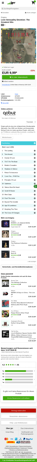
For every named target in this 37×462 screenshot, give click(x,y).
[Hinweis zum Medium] (4, 25)
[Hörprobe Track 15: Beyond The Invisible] (34, 202)
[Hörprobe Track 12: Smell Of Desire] (34, 191)
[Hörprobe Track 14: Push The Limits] (34, 198)
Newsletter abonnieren (19, 416)
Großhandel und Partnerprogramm (27, 433)
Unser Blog (10, 432)
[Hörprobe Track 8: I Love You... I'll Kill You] (34, 176)
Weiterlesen (7, 137)
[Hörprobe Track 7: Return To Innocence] (34, 173)
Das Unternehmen (27, 428)
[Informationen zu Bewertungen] (15, 350)
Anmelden (5, 12)
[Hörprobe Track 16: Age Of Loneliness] (34, 205)
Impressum (24, 448)
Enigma (4, 17)
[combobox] (18, 8)
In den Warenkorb (19, 77)
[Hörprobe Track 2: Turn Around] (34, 154)
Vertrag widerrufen (18, 411)
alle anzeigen (32, 261)
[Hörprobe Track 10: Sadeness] (34, 184)
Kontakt (30, 448)
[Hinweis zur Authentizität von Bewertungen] (20, 225)
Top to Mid (5, 103)
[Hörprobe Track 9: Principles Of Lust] (34, 180)
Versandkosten (6, 84)
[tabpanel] (18, 180)
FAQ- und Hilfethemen (18, 423)
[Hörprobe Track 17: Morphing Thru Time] (34, 209)
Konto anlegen (31, 12)
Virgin (16, 94)
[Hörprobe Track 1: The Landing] (34, 151)
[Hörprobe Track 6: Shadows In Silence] (34, 169)
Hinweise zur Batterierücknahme (19, 450)
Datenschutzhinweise (25, 446)
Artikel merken (8, 81)
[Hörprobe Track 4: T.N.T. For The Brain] (34, 162)
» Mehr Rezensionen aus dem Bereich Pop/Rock (15, 352)
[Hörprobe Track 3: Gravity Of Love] (34, 158)
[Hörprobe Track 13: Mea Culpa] (34, 194)
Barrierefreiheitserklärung (12, 448)
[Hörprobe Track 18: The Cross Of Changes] (34, 213)
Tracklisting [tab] (6, 143)
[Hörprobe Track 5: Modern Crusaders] (34, 165)
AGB (7, 446)
